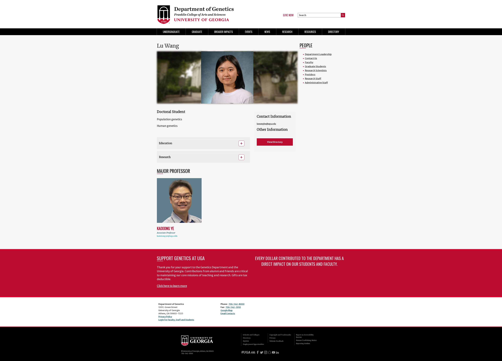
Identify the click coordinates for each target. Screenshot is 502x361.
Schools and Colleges (251, 335)
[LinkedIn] (277, 352)
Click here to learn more (172, 286)
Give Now (288, 15)
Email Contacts (228, 313)
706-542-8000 (236, 304)
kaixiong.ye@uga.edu (167, 236)
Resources (310, 32)
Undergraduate (171, 32)
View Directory (275, 142)
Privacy (272, 338)
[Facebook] (257, 352)
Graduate (197, 32)
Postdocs (310, 74)
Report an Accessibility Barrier (305, 336)
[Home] (202, 13)
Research (287, 32)
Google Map (227, 310)
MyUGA (246, 341)
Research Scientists (316, 70)
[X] (261, 352)
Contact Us (311, 58)
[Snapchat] (269, 352)
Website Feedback (276, 341)
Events (248, 32)
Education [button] (165, 143)
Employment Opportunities (253, 344)
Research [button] (165, 157)
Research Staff (313, 78)
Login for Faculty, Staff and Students (176, 319)
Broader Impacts (223, 32)
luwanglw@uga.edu (266, 123)
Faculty (309, 62)
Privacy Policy (165, 316)
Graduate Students (315, 66)
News (267, 32)
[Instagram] (265, 352)
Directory (333, 32)
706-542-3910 (233, 307)
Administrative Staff (316, 82)
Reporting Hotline (303, 343)
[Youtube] (273, 352)
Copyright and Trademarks (280, 335)
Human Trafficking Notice (306, 340)
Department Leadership (318, 54)
